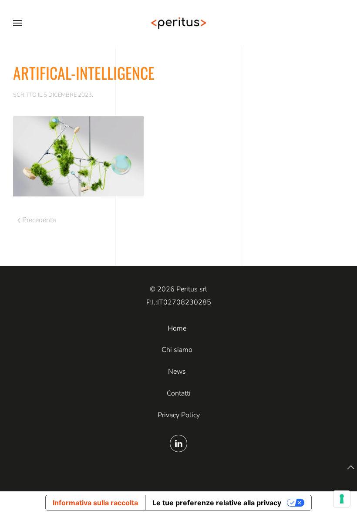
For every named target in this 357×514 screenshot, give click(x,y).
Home (177, 328)
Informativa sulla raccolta (95, 502)
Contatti (179, 393)
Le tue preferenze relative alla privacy (216, 502)
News (177, 371)
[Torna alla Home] (178, 23)
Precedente (39, 220)
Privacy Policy (179, 415)
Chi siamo (177, 350)
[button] (17, 23)
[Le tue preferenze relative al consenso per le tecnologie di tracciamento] (341, 498)
